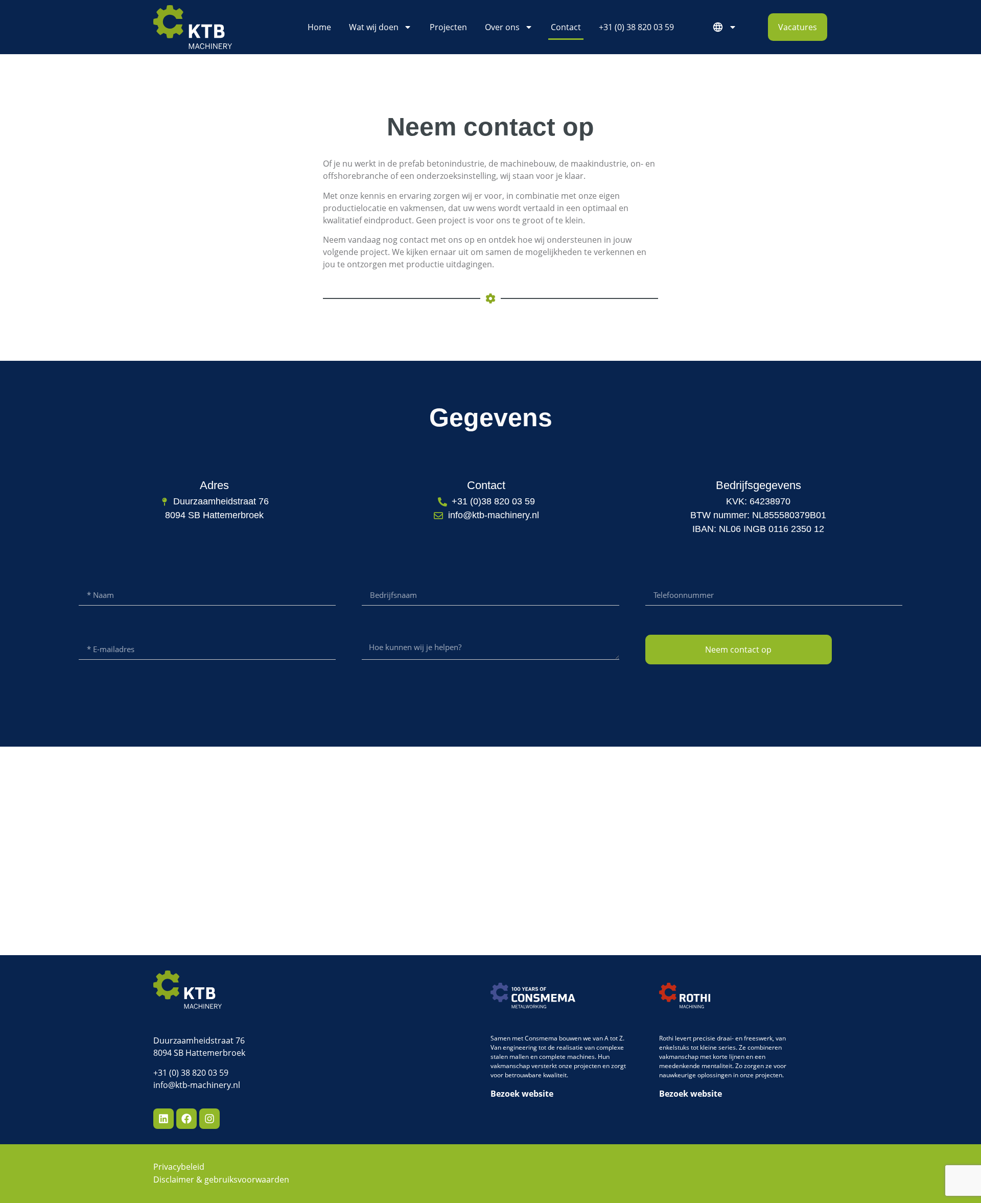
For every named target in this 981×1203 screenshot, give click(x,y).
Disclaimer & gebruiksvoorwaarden (221, 1179)
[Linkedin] (163, 1118)
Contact (566, 27)
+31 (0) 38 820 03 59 (636, 27)
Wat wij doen (374, 27)
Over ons (502, 27)
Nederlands (727, 27)
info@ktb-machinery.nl (196, 1085)
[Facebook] (186, 1118)
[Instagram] (209, 1118)
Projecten (448, 27)
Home (319, 27)
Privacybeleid (178, 1166)
